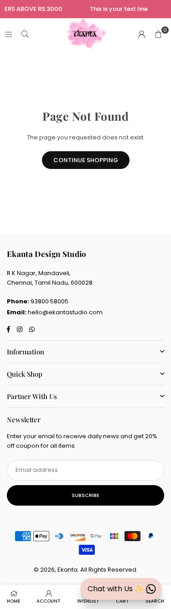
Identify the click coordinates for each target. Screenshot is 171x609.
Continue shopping (85, 160)
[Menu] (8, 34)
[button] (158, 34)
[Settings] (142, 34)
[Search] (25, 34)
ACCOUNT (48, 601)
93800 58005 (49, 301)
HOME (13, 601)
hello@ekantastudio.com (65, 312)
